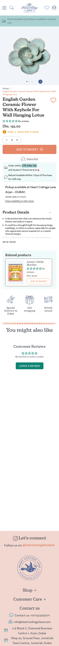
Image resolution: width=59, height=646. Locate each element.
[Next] (40, 82)
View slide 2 (29, 81)
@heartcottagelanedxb (38, 545)
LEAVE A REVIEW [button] (29, 366)
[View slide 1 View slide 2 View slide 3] (29, 55)
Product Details (16, 212)
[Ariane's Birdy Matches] (15, 272)
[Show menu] (4, 8)
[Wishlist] (46, 8)
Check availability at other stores (19, 201)
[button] (10, 121)
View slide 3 (32, 81)
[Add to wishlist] (53, 101)
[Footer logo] (29, 568)
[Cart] (54, 8)
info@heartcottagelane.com (32, 622)
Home (6, 88)
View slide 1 (26, 81)
